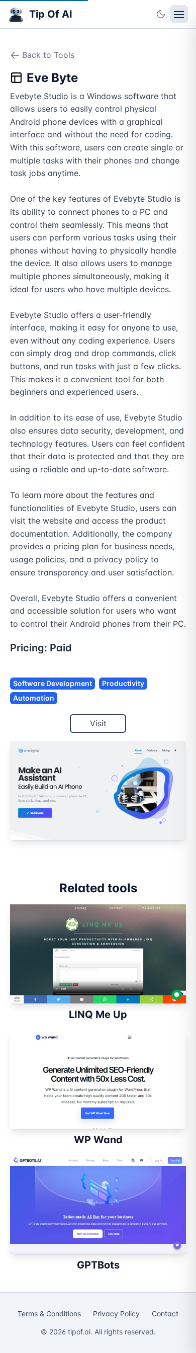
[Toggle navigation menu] (179, 14)
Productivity (123, 683)
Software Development (52, 683)
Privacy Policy (116, 1313)
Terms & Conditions (49, 1313)
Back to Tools (48, 55)
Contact (165, 1313)
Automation (33, 698)
